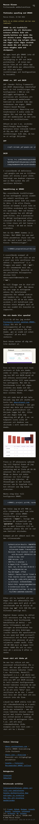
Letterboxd (26, 811)
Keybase (24, 809)
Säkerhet (7, 778)
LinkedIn (31, 809)
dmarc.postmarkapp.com (16, 746)
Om (17, 813)
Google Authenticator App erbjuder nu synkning (15, 794)
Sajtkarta (11, 813)
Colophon (23, 813)
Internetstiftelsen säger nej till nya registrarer (17, 789)
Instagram (16, 811)
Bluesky (8, 811)
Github (16, 809)
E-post (9, 809)
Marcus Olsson (16, 6)
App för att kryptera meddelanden (13, 799)
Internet (7, 775)
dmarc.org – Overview (15, 755)
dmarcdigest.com (21, 402)
